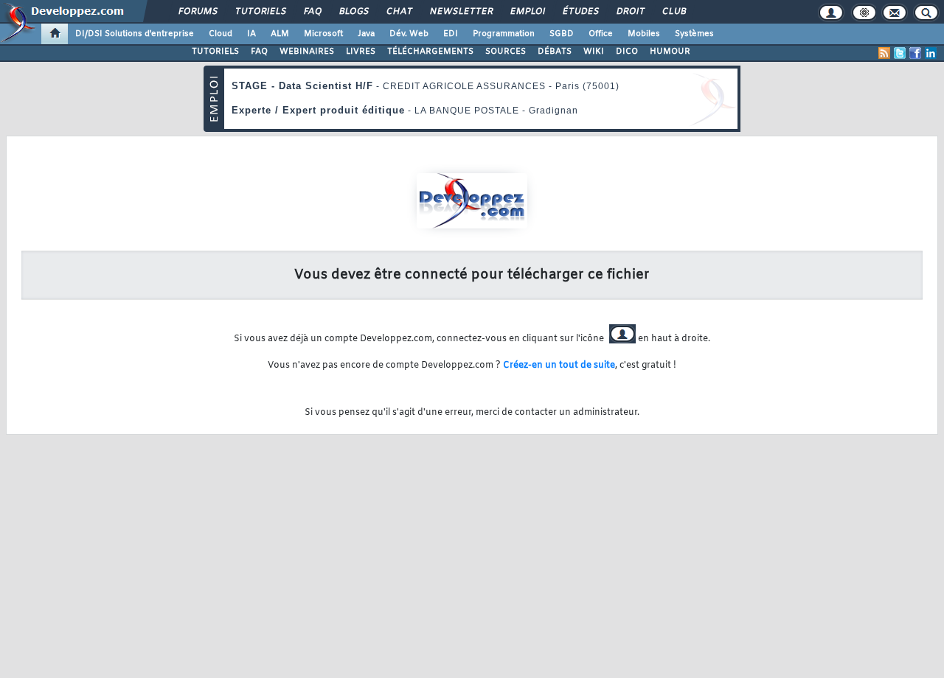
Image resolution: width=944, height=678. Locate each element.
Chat (398, 12)
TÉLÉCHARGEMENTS (430, 51)
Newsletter (460, 12)
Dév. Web (408, 34)
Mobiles (644, 34)
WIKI (593, 51)
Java (366, 34)
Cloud (220, 34)
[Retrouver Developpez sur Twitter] (900, 53)
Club (673, 12)
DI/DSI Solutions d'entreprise (134, 34)
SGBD (561, 34)
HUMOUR (670, 51)
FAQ (312, 12)
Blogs (353, 12)
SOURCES (505, 51)
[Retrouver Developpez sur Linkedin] (931, 53)
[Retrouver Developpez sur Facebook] (915, 53)
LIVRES (360, 51)
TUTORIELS (215, 51)
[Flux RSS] (884, 53)
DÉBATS (555, 51)
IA (251, 34)
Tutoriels (260, 12)
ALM (280, 34)
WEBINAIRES (307, 51)
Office (601, 34)
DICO (627, 51)
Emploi (527, 12)
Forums (197, 12)
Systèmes (694, 34)
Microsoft (323, 34)
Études (580, 12)
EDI (450, 34)
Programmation (504, 34)
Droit (629, 12)
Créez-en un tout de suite (559, 365)
